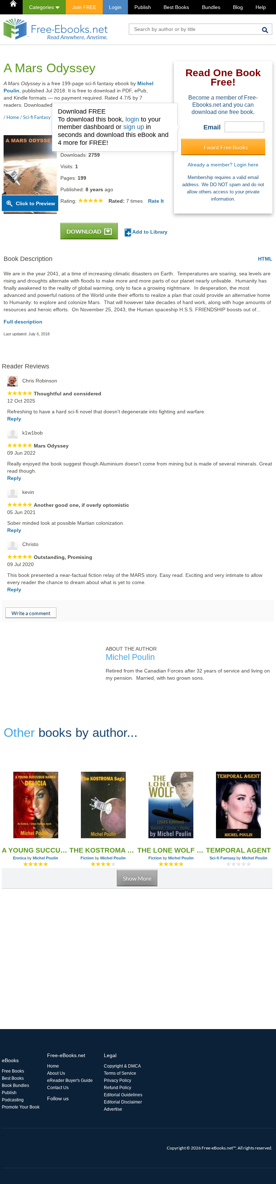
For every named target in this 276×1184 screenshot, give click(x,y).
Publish (142, 7)
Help (261, 7)
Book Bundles (15, 1085)
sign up (133, 126)
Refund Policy (117, 1087)
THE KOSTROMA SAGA (103, 850)
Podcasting (13, 1099)
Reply (14, 419)
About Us (56, 1073)
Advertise (113, 1109)
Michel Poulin (45, 858)
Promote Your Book (21, 1107)
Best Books (176, 7)
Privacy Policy (117, 1080)
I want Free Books (226, 147)
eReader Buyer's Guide (70, 1080)
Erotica (19, 858)
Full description (23, 322)
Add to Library (149, 232)
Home (53, 1066)
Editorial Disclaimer (123, 1102)
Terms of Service (120, 1073)
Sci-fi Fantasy (222, 858)
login (132, 119)
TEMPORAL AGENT (238, 850)
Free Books (13, 1071)
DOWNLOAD (84, 231)
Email (212, 127)
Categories (42, 7)
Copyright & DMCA (122, 1066)
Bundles (211, 7)
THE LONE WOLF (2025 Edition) (171, 850)
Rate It (156, 201)
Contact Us (58, 1087)
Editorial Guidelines (123, 1094)
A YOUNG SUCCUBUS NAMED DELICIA (35, 850)
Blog (238, 7)
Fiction (87, 858)
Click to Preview (35, 203)
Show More (137, 878)
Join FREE (84, 7)
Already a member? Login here (223, 164)
